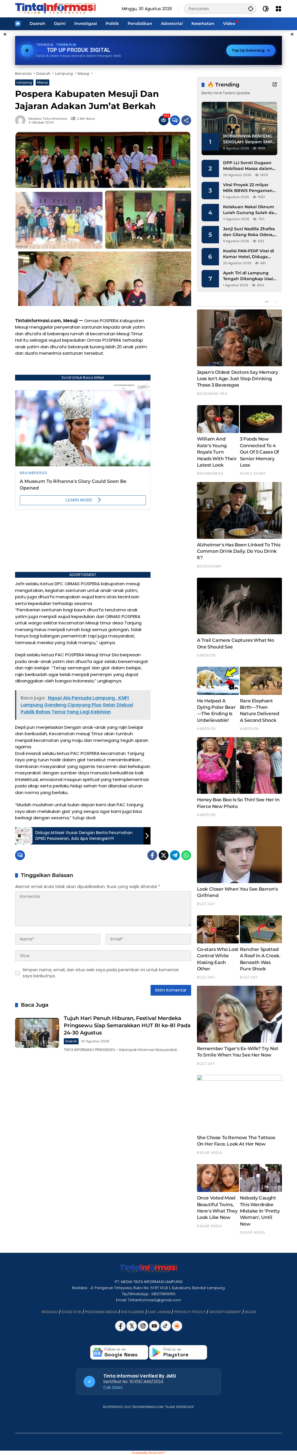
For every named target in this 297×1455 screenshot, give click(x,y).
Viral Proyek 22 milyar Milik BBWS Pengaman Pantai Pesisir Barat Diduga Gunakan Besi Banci (248, 187)
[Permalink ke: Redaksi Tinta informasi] (21, 120)
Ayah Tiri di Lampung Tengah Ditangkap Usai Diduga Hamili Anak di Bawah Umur (248, 276)
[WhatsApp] (186, 855)
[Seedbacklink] (177, 1326)
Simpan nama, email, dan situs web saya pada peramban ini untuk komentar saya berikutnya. (101, 973)
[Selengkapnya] (274, 84)
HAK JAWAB (159, 1312)
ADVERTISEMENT (225, 1312)
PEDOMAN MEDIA (101, 1312)
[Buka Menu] (278, 8)
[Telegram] (175, 855)
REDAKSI (49, 1312)
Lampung (24, 82)
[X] (132, 1330)
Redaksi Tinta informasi (47, 118)
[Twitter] (164, 855)
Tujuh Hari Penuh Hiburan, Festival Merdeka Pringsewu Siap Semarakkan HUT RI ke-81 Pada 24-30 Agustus (127, 1025)
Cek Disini (112, 1387)
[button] (250, 8)
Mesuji (42, 82)
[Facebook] (152, 855)
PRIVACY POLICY (190, 1312)
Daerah (71, 1041)
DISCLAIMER (132, 1312)
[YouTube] (154, 1330)
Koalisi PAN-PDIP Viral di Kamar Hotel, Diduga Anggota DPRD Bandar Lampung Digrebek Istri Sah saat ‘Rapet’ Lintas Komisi (248, 254)
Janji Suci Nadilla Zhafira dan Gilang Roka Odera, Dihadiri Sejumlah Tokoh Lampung (249, 232)
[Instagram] (143, 1330)
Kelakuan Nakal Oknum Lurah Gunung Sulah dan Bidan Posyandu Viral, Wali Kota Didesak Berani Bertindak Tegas (250, 209)
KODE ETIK (71, 1312)
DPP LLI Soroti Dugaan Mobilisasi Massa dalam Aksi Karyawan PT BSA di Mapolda (249, 165)
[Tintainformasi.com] (55, 8)
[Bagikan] (186, 120)
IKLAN (250, 1312)
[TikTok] (166, 1330)
